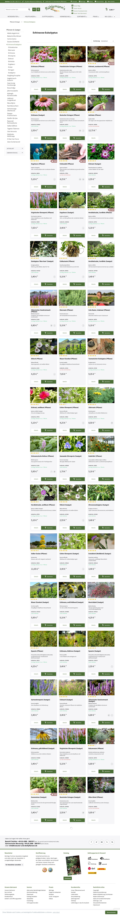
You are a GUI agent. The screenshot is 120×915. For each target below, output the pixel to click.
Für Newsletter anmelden (13, 865)
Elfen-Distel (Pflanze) (95, 797)
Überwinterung (12, 153)
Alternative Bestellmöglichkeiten (36, 890)
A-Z (34, 9)
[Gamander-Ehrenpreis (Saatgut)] (72, 444)
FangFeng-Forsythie (13, 76)
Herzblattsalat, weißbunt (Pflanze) (43, 505)
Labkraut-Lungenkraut (11, 99)
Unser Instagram (54, 896)
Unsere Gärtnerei (10, 890)
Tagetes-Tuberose (13, 129)
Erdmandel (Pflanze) (67, 164)
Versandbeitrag (75, 896)
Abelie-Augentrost (13, 33)
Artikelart (10, 148)
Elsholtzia (11, 61)
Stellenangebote (9, 894)
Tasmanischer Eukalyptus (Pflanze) (100, 359)
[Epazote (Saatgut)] (100, 639)
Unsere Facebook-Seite (80, 11)
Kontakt (73, 892)
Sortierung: (96, 41)
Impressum (96, 905)
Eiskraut (11, 59)
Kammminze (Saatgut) (38, 797)
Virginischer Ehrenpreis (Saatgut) (71, 748)
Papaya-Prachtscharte (12, 114)
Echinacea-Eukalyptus (14, 44)
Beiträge (82, 1)
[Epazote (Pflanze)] (43, 639)
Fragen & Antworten (55, 892)
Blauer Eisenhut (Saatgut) (40, 602)
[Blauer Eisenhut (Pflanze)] (72, 346)
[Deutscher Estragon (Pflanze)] (72, 103)
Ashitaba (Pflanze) (94, 115)
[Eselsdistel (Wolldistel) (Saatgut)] (100, 541)
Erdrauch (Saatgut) (66, 700)
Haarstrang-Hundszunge (11, 84)
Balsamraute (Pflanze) (96, 748)
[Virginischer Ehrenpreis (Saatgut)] (72, 736)
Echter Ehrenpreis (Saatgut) (69, 554)
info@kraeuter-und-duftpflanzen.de (23, 846)
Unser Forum (77, 8)
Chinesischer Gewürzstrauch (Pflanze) (40, 311)
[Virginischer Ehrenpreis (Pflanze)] (43, 200)
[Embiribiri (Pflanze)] (100, 444)
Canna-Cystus (11, 39)
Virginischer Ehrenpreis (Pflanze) (42, 213)
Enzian (10, 67)
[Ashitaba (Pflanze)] (100, 103)
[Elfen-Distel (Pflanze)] (100, 785)
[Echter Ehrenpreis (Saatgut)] (72, 541)
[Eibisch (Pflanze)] (43, 346)
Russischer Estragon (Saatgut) (70, 797)
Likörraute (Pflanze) (95, 407)
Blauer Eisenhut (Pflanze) (68, 359)
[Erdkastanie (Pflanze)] (72, 249)
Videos (91, 1)
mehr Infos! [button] (56, 912)
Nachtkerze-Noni (12, 106)
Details (36, 89)
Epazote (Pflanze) (37, 651)
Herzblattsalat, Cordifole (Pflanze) (100, 213)
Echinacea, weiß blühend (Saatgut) (72, 602)
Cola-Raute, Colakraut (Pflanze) (99, 310)
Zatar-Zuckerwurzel (13, 142)
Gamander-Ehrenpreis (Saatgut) (71, 456)
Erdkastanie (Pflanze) (67, 261)
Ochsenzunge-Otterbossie (12, 110)
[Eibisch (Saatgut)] (72, 492)
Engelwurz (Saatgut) (67, 213)
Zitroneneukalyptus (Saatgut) (98, 505)
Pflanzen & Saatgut (13, 30)
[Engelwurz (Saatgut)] (72, 200)
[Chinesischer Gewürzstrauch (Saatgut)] (100, 687)
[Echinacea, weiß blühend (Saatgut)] (72, 590)
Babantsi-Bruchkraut (14, 36)
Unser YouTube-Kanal (80, 13)
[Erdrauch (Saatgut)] (72, 687)
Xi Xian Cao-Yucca (13, 139)
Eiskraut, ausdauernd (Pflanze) (99, 66)
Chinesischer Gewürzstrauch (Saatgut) (98, 700)
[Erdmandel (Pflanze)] (72, 151)
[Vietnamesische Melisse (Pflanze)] (43, 444)
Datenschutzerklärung (99, 892)
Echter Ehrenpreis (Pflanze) (69, 407)
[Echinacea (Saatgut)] (43, 103)
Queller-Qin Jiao (12, 118)
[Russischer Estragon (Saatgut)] (72, 785)
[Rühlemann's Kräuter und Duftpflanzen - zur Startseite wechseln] (55, 9)
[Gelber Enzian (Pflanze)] (43, 541)
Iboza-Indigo (11, 88)
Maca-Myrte (11, 103)
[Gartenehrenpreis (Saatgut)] (43, 687)
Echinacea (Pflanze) (37, 66)
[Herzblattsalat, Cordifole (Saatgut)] (100, 249)
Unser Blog (77, 6)
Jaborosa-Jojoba (12, 91)
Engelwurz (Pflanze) (38, 164)
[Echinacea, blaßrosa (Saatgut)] (72, 639)
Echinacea (11, 53)
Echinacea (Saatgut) (38, 115)
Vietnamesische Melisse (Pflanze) (42, 456)
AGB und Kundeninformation (101, 898)
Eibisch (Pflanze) (37, 359)
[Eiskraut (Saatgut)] (100, 151)
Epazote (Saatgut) (94, 651)
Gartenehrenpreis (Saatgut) (40, 700)
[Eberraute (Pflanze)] (72, 298)
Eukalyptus (11, 73)
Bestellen (50, 89)
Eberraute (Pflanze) (66, 310)
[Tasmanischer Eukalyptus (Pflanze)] (100, 346)
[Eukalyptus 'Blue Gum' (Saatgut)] (43, 249)
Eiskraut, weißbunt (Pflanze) (41, 407)
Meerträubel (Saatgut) (96, 602)
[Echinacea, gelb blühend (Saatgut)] (43, 736)
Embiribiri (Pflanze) (95, 456)
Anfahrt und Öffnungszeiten (13, 898)
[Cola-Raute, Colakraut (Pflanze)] (100, 298)
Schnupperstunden (32, 903)
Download (68, 878)
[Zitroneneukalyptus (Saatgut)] (100, 492)
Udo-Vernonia (12, 131)
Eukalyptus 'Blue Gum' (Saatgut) (42, 261)
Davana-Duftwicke (13, 42)
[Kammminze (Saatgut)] (43, 785)
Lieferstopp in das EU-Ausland (80, 903)
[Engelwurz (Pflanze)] (43, 151)
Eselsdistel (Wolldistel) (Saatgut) (99, 554)
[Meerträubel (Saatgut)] (100, 590)
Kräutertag (30, 901)
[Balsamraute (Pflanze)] (100, 736)
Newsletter (30, 898)
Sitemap (73, 901)
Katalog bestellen (32, 896)
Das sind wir (8, 892)
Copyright (96, 890)
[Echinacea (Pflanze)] (43, 54)
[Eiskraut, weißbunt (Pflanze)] (43, 395)
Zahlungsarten (75, 898)
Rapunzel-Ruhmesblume (12, 122)
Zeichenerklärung (32, 892)
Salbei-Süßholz (12, 126)
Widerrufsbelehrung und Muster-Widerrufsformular (103, 895)
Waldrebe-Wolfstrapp (11, 135)
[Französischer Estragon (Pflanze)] (72, 54)
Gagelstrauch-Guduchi (12, 79)
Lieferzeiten (74, 894)
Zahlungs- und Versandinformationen (99, 902)
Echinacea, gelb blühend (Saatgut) (42, 748)
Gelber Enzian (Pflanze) (39, 554)
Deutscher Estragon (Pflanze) (70, 115)
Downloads (30, 894)
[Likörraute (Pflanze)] (100, 395)
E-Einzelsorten (13, 47)
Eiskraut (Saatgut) (94, 164)
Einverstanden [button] (111, 912)
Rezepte (74, 1)
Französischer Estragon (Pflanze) (71, 66)
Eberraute (11, 50)
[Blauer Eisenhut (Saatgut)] (43, 590)
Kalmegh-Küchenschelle (12, 94)
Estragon (11, 70)
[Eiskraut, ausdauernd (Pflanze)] (100, 54)
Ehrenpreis (11, 56)
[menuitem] (74, 1)
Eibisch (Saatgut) (66, 505)
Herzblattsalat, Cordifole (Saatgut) (100, 261)
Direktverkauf (9, 896)
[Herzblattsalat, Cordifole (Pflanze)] (100, 200)
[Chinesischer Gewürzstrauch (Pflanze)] (43, 298)
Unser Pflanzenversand (78, 890)
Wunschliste (100, 1)
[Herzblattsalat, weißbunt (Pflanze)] (43, 492)
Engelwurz (11, 64)
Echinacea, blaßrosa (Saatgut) (70, 651)
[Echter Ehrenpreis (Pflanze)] (72, 395)
